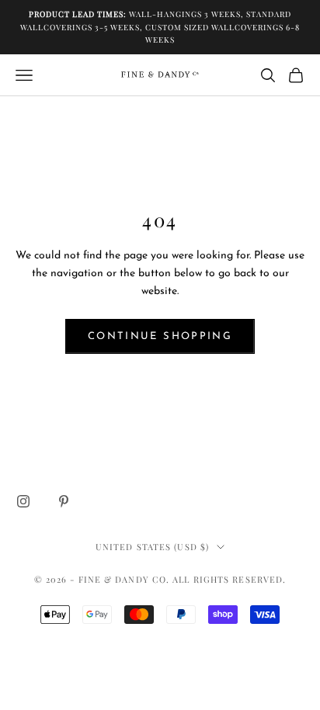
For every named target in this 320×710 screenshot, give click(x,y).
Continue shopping (160, 336)
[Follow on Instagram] (23, 501)
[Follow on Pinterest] (63, 501)
